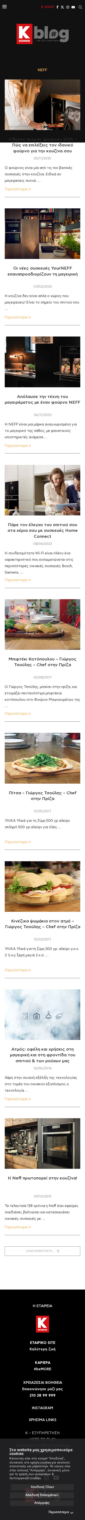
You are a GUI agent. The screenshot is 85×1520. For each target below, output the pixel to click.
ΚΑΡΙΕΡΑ (42, 1363)
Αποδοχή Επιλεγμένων (41, 1495)
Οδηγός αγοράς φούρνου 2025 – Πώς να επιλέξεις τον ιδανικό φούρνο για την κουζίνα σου (42, 145)
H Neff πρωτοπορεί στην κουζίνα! (42, 1178)
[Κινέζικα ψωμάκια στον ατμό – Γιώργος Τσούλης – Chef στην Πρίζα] (42, 886)
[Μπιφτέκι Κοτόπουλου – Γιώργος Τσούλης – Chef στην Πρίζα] (42, 624)
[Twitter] (62, 7)
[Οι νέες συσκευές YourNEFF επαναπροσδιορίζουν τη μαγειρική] (42, 233)
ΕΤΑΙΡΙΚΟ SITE (42, 1343)
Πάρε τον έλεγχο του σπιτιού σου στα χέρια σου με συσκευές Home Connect (43, 531)
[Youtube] (73, 7)
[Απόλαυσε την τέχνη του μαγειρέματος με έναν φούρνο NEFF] (42, 362)
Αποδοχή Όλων (42, 1487)
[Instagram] (67, 7)
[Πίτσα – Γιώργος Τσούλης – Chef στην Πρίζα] (42, 758)
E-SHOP (47, 7)
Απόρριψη (41, 1503)
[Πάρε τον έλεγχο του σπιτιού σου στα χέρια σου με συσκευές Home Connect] (42, 490)
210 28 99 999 (42, 1395)
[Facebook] (57, 7)
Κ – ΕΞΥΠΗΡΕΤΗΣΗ (42, 1433)
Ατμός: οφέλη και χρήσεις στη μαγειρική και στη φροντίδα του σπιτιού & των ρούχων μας (42, 1055)
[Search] (80, 7)
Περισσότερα (59, 1512)
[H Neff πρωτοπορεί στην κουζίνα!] (42, 1143)
